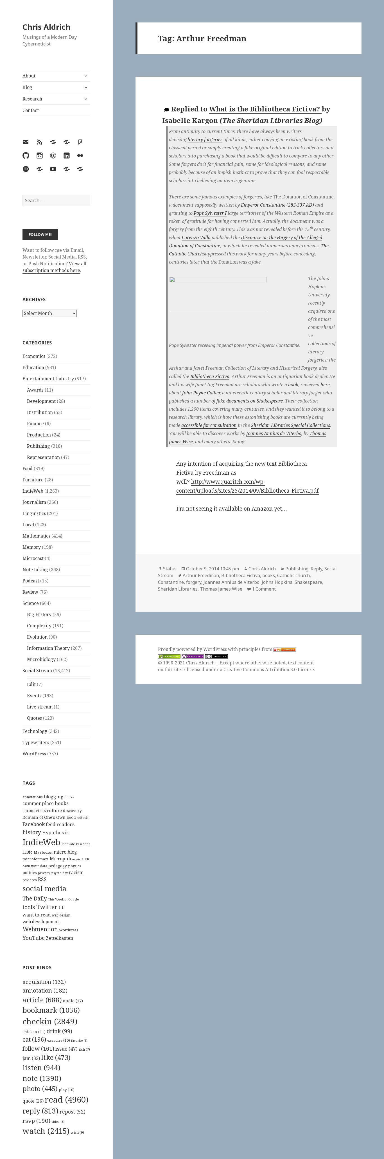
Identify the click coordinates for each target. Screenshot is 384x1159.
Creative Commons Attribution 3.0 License (268, 669)
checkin (49, 1021)
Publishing (38, 446)
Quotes (34, 718)
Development (41, 401)
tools (28, 907)
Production (39, 435)
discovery (72, 810)
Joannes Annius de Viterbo (273, 433)
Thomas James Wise (221, 589)
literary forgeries (205, 139)
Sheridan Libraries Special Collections (290, 425)
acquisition (44, 982)
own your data (34, 865)
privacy (44, 873)
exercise (58, 1040)
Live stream (40, 707)
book (293, 384)
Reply (316, 569)
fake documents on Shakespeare (249, 401)
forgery (193, 582)
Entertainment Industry (48, 379)
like (56, 1057)
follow (38, 1048)
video (57, 1122)
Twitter (46, 907)
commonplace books (45, 803)
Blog (27, 87)
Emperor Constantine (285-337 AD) (277, 205)
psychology (59, 873)
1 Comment (264, 589)
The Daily (34, 898)
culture (54, 810)
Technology (34, 731)
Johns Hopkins (277, 582)
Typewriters (35, 742)
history (31, 832)
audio (73, 1000)
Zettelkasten (59, 938)
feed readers (60, 824)
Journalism (34, 502)
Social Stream (37, 670)
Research (32, 99)
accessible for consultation (209, 425)
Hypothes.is (55, 832)
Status (170, 569)
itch (84, 1049)
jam (31, 1058)
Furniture (33, 480)
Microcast (33, 558)
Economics (33, 356)
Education (33, 367)
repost (72, 1111)
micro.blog (65, 852)
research (29, 880)
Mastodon (43, 852)
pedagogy (57, 865)
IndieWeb (32, 491)
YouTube (33, 937)
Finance (35, 423)
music (76, 859)
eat (34, 1039)
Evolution (37, 637)
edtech (82, 817)
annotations (32, 796)
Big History (39, 614)
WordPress (34, 754)
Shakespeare (308, 582)
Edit (31, 684)
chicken (34, 1031)
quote (33, 1101)
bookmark (51, 1010)
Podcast (30, 581)
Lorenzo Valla (196, 237)
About (28, 76)
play (66, 1089)
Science (30, 603)
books (69, 797)
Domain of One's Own (43, 817)
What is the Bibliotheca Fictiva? (265, 108)
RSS (42, 879)
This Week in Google (63, 899)
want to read (36, 914)
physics (74, 865)
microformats (35, 858)
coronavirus (34, 810)
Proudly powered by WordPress (193, 649)
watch (45, 1131)
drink (59, 1031)
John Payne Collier (201, 393)
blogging (54, 797)
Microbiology (41, 659)
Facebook (33, 824)
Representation (43, 457)
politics (29, 872)
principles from (256, 649)
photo (40, 1088)
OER (85, 858)
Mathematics (36, 536)
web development (40, 922)
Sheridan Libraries (178, 589)
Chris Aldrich (46, 27)
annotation (44, 990)
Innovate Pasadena (76, 844)
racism (76, 872)
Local (28, 525)
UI (61, 907)
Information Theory (48, 648)
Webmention (40, 929)
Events (34, 695)
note (41, 1078)
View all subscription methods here (54, 266)
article (42, 999)
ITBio (27, 852)
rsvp (36, 1120)
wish (77, 1132)
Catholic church (293, 575)
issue (66, 1049)
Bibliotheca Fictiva (209, 376)
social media (44, 888)
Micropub (60, 859)
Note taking (35, 569)
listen (41, 1067)
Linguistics (34, 513)
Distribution (40, 412)
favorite (79, 1041)
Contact (30, 110)
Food (27, 468)
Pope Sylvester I (210, 213)
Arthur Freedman (201, 575)
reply (40, 1110)
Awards (35, 390)
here (325, 384)
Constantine (171, 582)
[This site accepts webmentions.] (193, 656)
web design (61, 915)
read (67, 1099)
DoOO (71, 818)
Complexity (39, 626)
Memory (31, 547)
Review (30, 592)
